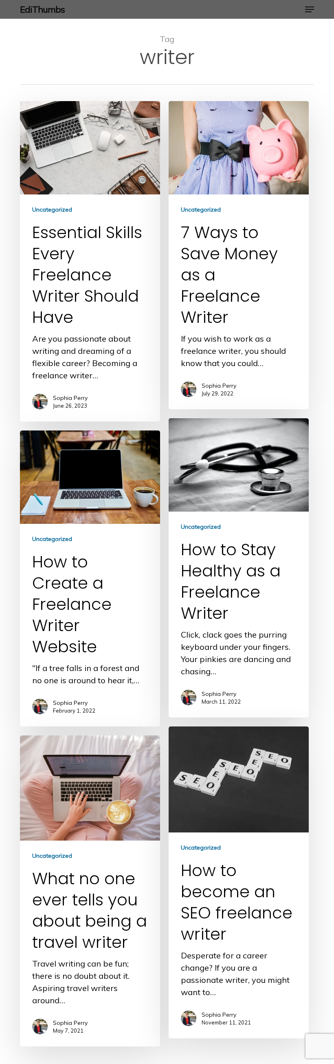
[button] (309, 9)
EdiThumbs (42, 9)
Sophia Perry (70, 398)
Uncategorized (52, 209)
